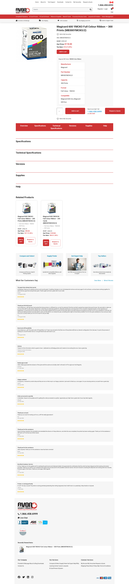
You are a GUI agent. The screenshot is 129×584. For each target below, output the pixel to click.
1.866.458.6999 (29, 513)
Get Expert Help (71, 563)
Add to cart (63, 52)
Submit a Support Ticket (107, 20)
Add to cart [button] (21, 240)
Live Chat (24, 518)
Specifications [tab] (40, 126)
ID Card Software (44, 16)
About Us (43, 2)
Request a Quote (87, 2)
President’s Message (23, 563)
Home (37, 2)
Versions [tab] (72, 126)
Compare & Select (54, 563)
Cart (112, 12)
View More (97, 280)
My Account (84, 563)
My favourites (77, 2)
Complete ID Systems (22, 16)
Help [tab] (105, 126)
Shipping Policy (85, 566)
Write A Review (108, 280)
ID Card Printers (33, 16)
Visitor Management (107, 16)
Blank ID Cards (67, 16)
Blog (36, 563)
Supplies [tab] (88, 126)
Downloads (60, 2)
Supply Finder (63, 563)
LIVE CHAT (92, 113)
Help (98, 566)
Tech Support (51, 2)
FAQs (77, 563)
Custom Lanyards (63, 566)
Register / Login (103, 9)
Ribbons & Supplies (56, 16)
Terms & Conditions (105, 566)
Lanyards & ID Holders (94, 16)
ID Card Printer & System (56, 568)
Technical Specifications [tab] (56, 127)
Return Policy (93, 566)
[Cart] (111, 9)
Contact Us (68, 2)
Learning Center (53, 566)
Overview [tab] (24, 126)
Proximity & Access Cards (79, 16)
